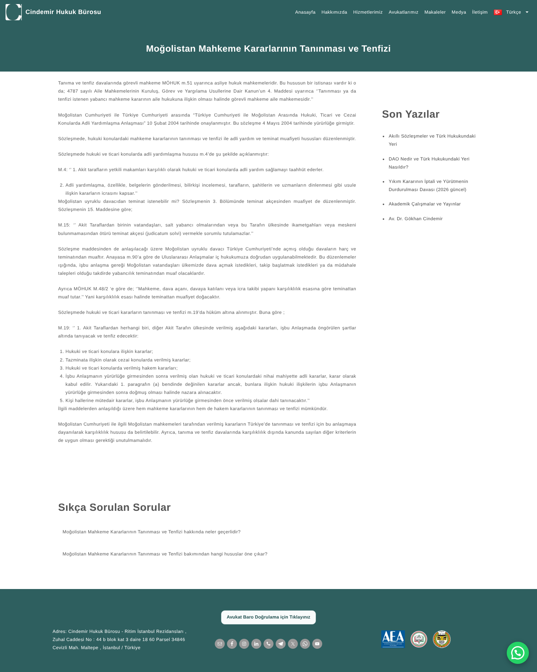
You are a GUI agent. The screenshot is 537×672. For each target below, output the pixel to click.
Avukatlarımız (404, 12)
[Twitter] (293, 644)
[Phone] (268, 644)
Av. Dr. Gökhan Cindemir (416, 218)
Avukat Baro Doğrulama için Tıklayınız (268, 617)
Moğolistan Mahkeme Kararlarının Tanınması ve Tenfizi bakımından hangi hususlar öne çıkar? (165, 554)
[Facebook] (232, 644)
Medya (459, 12)
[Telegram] (281, 644)
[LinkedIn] (256, 644)
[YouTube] (317, 644)
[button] (518, 653)
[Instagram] (244, 644)
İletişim (480, 12)
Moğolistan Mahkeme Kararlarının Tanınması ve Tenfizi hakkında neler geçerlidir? (152, 531)
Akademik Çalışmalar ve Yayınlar (425, 204)
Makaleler (435, 12)
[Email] (220, 644)
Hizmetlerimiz (368, 12)
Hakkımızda (334, 12)
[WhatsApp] (305, 644)
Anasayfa (305, 12)
